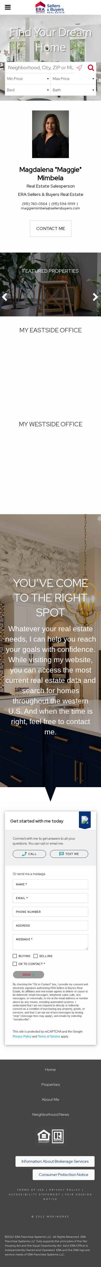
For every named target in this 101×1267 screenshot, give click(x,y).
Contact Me (50, 228)
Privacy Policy (22, 1036)
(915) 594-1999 (63, 204)
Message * (24, 939)
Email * (22, 898)
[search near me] (79, 67)
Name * (21, 884)
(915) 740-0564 (34, 204)
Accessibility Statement (35, 1194)
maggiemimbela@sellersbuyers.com (50, 208)
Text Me (72, 854)
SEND (27, 974)
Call (32, 854)
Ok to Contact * (32, 964)
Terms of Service (49, 1036)
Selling (46, 956)
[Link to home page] (50, 7)
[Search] (90, 67)
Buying (25, 956)
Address (23, 925)
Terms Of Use (31, 1189)
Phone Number (28, 912)
